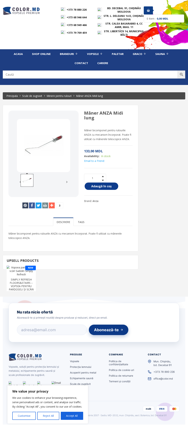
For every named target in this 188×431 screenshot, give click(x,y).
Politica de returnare (121, 375)
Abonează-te (106, 330)
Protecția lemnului (80, 366)
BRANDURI (67, 54)
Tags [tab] (81, 222)
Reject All (48, 415)
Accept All (72, 415)
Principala (12, 96)
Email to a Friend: (94, 161)
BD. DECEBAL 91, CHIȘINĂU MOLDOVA (124, 9)
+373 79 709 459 (77, 32)
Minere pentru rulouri (59, 96)
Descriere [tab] (63, 222)
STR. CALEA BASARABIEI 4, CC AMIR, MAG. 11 (124, 25)
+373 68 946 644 (77, 17)
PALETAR (118, 54)
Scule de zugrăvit (80, 383)
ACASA (18, 54)
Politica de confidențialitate (118, 363)
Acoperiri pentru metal (83, 372)
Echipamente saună (81, 378)
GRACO (137, 54)
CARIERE (102, 63)
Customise (24, 415)
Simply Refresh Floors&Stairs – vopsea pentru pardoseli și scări (21, 284)
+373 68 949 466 (77, 25)
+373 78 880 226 (77, 9)
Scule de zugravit (32, 96)
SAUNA (160, 54)
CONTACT (81, 63)
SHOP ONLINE (41, 54)
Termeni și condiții (119, 381)
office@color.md (163, 378)
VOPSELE (93, 54)
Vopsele (74, 361)
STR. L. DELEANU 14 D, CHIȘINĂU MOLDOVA (124, 17)
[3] (52, 205)
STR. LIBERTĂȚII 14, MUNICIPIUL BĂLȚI (124, 32)
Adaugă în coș (101, 186)
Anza (95, 201)
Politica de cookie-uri (121, 370)
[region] (47, 404)
